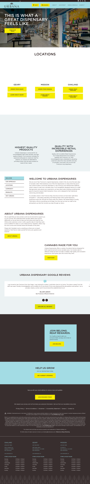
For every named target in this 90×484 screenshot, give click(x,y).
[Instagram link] (80, 0)
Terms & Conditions (31, 408)
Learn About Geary (17, 95)
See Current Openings (45, 375)
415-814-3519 (63, 445)
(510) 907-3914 (8, 445)
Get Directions (8, 450)
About (54, 5)
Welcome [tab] (9, 178)
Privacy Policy (20, 408)
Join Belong (57, 344)
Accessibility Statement (53, 408)
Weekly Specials (72, 5)
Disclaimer (41, 408)
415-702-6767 (35, 445)
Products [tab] (9, 192)
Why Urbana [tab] (10, 196)
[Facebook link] (78, 0)
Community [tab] (9, 188)
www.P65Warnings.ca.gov (58, 414)
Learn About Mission (45, 95)
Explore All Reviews (45, 306)
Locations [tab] (9, 185)
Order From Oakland (73, 90)
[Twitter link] (82, 0)
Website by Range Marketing (63, 431)
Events (81, 5)
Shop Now (51, 257)
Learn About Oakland (73, 96)
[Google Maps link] (85, 0)
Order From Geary (17, 89)
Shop (36, 5)
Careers (64, 408)
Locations (62, 5)
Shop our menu (12, 30)
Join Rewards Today (45, 397)
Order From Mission (45, 89)
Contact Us (71, 408)
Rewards (45, 5)
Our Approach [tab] (11, 181)
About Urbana (12, 236)
